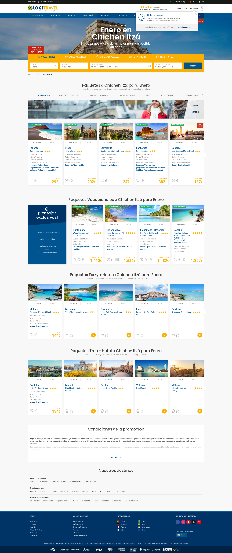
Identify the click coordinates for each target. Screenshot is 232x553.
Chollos (87, 15)
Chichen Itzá (48, 74)
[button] (121, 66)
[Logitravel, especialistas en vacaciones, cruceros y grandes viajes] (43, 7)
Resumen (37, 142)
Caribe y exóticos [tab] (77, 57)
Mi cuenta (194, 8)
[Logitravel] (153, 8)
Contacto (32, 2)
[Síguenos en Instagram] (183, 522)
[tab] (43, 95)
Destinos (54, 15)
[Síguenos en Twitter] (194, 522)
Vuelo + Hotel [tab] (48, 57)
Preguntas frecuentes (49, 2)
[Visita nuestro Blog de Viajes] (189, 535)
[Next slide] (202, 95)
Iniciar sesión (188, 17)
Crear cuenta (182, 8)
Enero (38, 74)
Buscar (193, 66)
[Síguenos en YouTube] (189, 522)
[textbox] (44, 66)
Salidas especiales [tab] (109, 57)
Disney (70, 15)
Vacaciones (36, 15)
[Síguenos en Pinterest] (199, 522)
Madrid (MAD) (177, 2)
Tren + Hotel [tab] (166, 57)
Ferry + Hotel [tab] (139, 57)
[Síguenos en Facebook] (178, 522)
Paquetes (105, 15)
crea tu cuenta (184, 27)
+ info (52, 142)
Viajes (30, 74)
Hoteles (121, 15)
